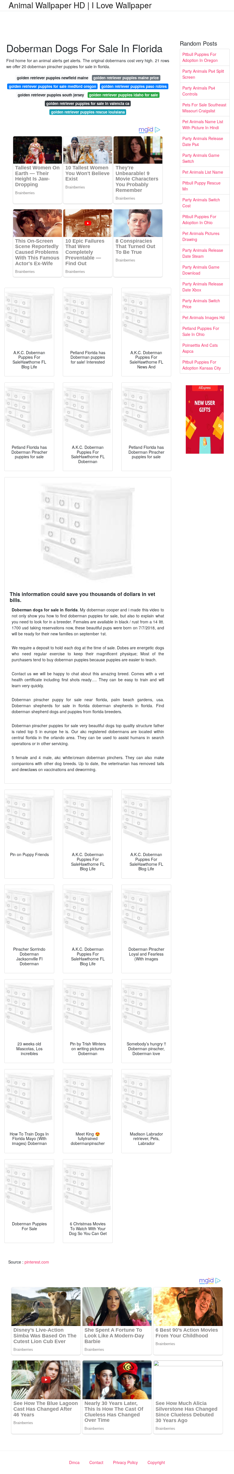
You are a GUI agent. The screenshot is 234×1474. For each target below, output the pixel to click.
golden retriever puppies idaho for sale (123, 95)
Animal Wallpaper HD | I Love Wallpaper (80, 4)
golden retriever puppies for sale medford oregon (52, 86)
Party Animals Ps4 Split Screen (203, 74)
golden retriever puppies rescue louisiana (88, 112)
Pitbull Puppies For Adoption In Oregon (200, 57)
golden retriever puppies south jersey (51, 95)
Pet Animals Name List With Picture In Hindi (202, 124)
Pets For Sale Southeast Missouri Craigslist (204, 107)
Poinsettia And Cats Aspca (200, 348)
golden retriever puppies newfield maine (52, 77)
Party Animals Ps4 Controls (198, 91)
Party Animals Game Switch (200, 158)
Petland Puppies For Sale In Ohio (200, 331)
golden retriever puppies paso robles (134, 86)
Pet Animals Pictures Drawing (200, 236)
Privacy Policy (125, 1462)
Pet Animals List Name (202, 172)
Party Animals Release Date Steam (202, 253)
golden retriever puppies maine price (126, 77)
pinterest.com (37, 1262)
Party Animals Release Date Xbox (202, 287)
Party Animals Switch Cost (201, 202)
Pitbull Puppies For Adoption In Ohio (199, 219)
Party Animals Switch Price (201, 303)
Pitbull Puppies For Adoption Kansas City (201, 365)
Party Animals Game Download (200, 270)
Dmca (74, 1462)
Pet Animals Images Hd (203, 317)
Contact (96, 1462)
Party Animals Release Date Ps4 (202, 141)
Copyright (156, 1462)
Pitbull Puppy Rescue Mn (201, 186)
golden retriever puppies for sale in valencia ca (87, 103)
